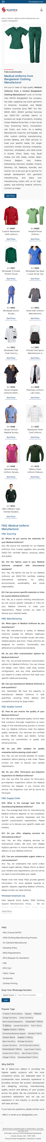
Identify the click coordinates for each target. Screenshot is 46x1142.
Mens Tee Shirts (9, 1041)
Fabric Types (9, 973)
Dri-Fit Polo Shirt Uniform (29, 1045)
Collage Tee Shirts (10, 1018)
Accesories (8, 978)
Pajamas (28, 1014)
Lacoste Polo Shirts (21, 1026)
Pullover (37, 1013)
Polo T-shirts (36, 1026)
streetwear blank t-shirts (28, 1057)
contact (35, 1109)
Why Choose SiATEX (12, 932)
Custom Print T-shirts (11, 1053)
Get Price (10, 196)
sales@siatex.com (37, 2)
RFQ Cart (7, 968)
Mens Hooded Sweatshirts (13, 1022)
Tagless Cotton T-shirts (13, 1029)
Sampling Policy (10, 948)
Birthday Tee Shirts (25, 1041)
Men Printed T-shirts (30, 1053)
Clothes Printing (10, 983)
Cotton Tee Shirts (26, 1018)
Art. (11, 228)
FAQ (5, 963)
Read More (7, 911)
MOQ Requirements (12, 953)
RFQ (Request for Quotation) (16, 958)
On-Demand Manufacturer (15, 943)
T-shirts (7, 1025)
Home (4, 18)
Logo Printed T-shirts (32, 1049)
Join (6, 1000)
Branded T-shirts (34, 1033)
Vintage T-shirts (9, 1057)
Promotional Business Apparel (14, 1033)
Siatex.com (14, 1069)
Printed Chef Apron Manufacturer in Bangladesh (35, 353)
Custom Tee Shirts (10, 1045)
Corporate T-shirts (34, 1021)
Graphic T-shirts (25, 1037)
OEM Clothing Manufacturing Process (20, 938)
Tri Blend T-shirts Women (12, 1014)
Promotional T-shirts (12, 1049)
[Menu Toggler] (3, 1)
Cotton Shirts (9, 1037)
